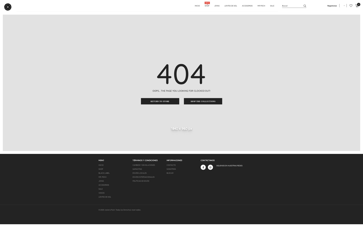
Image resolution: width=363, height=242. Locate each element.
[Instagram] (210, 167)
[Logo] (10, 7)
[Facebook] (203, 167)
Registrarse (332, 6)
